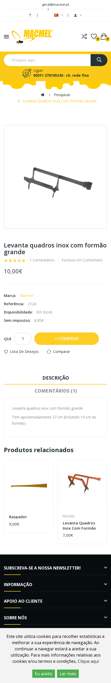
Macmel (26, 295)
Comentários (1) (56, 391)
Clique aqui (88, 661)
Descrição (55, 378)
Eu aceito (43, 674)
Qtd (7, 338)
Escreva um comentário (82, 260)
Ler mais (68, 674)
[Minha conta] (78, 15)
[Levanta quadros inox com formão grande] (55, 177)
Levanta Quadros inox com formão (79, 526)
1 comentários (42, 260)
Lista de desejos (24, 351)
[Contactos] (31, 15)
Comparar (61, 351)
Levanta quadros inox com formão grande (60, 100)
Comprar (68, 339)
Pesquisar (62, 94)
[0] (94, 36)
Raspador (18, 516)
